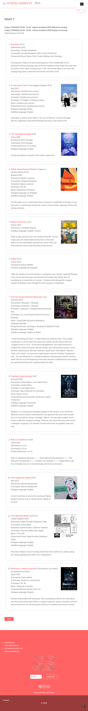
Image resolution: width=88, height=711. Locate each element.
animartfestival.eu (12, 645)
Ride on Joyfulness (19, 440)
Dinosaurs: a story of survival (23, 569)
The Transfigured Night (21, 134)
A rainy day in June (19, 85)
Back (9, 619)
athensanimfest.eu (12, 651)
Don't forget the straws (21, 478)
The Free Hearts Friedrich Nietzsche (26, 297)
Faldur (13, 259)
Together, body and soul (21, 376)
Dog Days (15, 44)
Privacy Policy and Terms (44, 693)
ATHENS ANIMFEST (19, 3)
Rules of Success (18, 222)
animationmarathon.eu (14, 648)
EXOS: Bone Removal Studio (23, 169)
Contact (6, 700)
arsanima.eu (10, 643)
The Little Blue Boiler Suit (22, 516)
